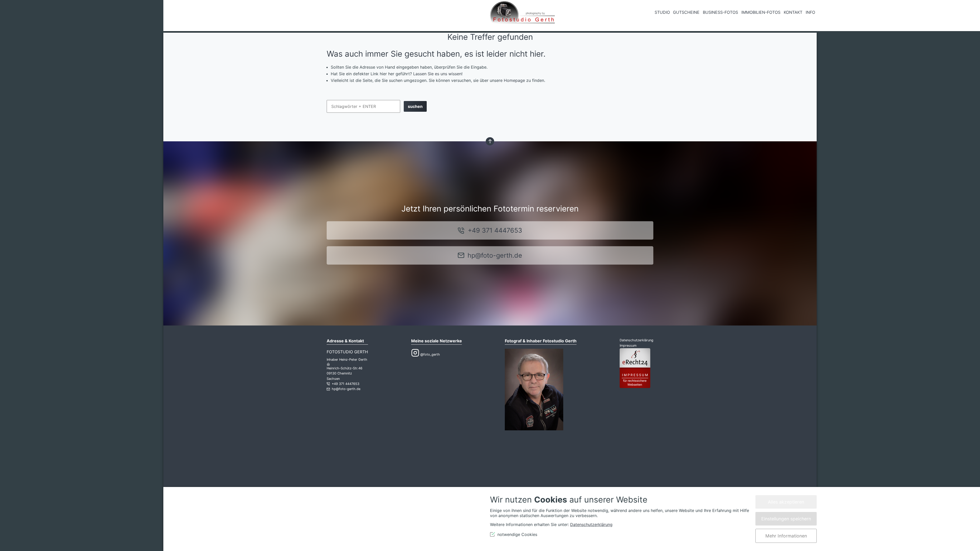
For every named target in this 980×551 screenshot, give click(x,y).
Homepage (514, 80)
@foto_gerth (429, 354)
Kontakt (793, 12)
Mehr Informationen (786, 536)
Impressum (628, 345)
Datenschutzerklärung (636, 340)
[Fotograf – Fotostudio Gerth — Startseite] (522, 15)
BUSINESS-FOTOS (720, 12)
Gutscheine (686, 12)
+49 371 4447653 (495, 230)
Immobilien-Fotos (760, 12)
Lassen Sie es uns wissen (437, 73)
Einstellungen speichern (786, 518)
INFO (810, 12)
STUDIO (662, 12)
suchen (415, 106)
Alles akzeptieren (786, 502)
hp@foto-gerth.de (495, 255)
